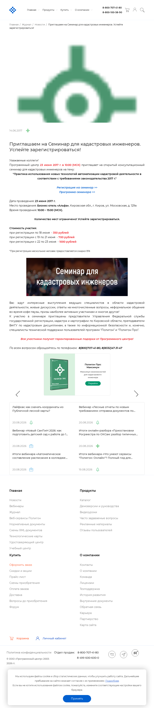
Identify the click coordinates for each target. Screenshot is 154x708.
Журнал (14, 512)
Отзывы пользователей (96, 530)
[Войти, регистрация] (134, 10)
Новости (15, 500)
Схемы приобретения (24, 583)
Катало (85, 500)
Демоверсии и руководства (99, 506)
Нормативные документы (27, 524)
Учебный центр (20, 548)
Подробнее (112, 680)
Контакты (86, 565)
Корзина (23, 638)
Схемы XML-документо (25, 530)
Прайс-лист (17, 577)
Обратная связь (90, 607)
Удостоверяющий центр (26, 542)
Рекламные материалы (96, 524)
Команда (86, 577)
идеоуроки (88, 512)
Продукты (48, 9)
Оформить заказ (20, 565)
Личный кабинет (54, 638)
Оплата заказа (19, 589)
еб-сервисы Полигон (25, 518)
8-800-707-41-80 (112, 7)
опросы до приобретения (28, 601)
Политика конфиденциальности (29, 652)
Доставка (15, 595)
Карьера (86, 613)
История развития (93, 595)
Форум (14, 607)
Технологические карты (25, 536)
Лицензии (87, 583)
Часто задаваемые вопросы (99, 518)
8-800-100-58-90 (112, 12)
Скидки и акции (20, 571)
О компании (82, 9)
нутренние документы (96, 601)
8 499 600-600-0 (88, 657)
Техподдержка (90, 589)
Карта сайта (88, 625)
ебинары (16, 506)
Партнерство (89, 619)
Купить (64, 9)
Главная (32, 9)
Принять (77, 698)
